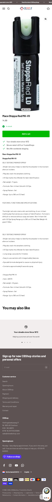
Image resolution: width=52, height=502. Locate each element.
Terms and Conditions (10, 402)
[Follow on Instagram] (10, 465)
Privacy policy (6, 493)
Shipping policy (18, 493)
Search (4, 381)
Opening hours (7, 385)
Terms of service (40, 493)
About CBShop (7, 390)
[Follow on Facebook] (4, 465)
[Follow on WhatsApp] (22, 465)
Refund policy (6, 495)
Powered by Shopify (25, 490)
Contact (5, 410)
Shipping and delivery (10, 398)
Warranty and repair (9, 406)
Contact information (19, 495)
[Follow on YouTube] (16, 465)
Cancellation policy (34, 495)
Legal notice (29, 493)
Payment (5, 394)
